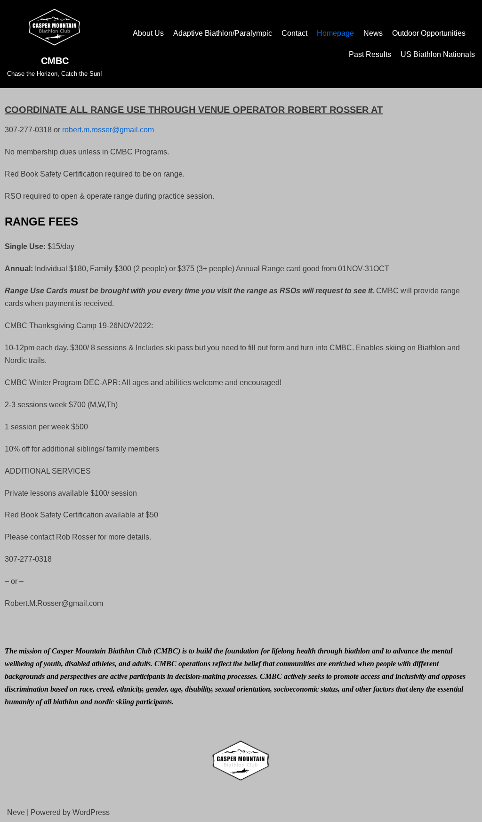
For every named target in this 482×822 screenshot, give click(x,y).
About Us (148, 33)
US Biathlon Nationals (438, 54)
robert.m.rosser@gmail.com (108, 130)
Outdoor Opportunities (429, 33)
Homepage (335, 33)
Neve (16, 812)
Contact (294, 33)
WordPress (91, 812)
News (373, 33)
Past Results (370, 54)
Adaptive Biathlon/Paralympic (222, 33)
